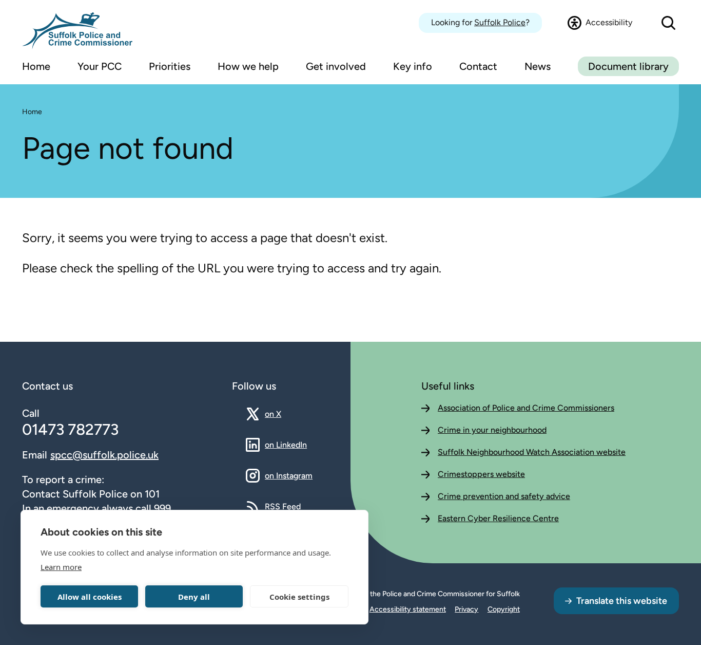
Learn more (61, 567)
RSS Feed (283, 506)
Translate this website (621, 600)
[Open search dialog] (668, 22)
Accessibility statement (407, 609)
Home (32, 111)
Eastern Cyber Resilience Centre (498, 518)
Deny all (194, 597)
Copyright (504, 609)
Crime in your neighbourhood (492, 430)
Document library (628, 66)
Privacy (466, 609)
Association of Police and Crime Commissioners (526, 408)
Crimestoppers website (481, 474)
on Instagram (289, 475)
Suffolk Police (499, 22)
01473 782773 (70, 429)
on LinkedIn (286, 444)
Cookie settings (299, 597)
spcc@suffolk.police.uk (104, 455)
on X (282, 414)
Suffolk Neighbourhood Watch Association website (532, 452)
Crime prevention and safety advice (504, 496)
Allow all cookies (89, 597)
